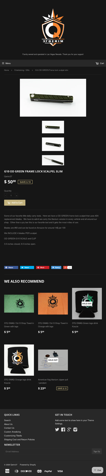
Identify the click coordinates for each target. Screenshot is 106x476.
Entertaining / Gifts (22, 70)
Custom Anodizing (12, 431)
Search (7, 420)
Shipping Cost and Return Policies (19, 439)
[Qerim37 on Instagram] (75, 430)
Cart (102, 63)
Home (6, 70)
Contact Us (9, 427)
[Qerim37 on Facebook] (63, 430)
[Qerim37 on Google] (69, 430)
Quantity (7, 190)
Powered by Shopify (28, 464)
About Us (8, 424)
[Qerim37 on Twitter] (57, 430)
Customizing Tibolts (13, 435)
